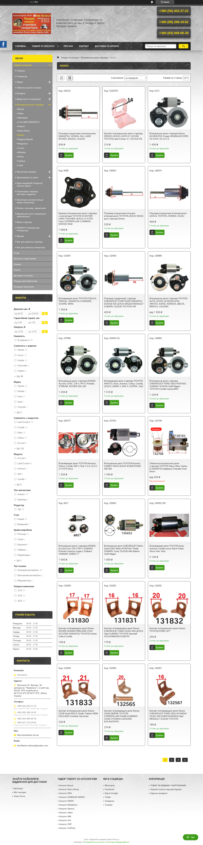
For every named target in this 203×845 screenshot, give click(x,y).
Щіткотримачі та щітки (27, 177)
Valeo (20, 113)
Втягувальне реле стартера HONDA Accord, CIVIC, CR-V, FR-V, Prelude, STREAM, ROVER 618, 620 (77, 384)
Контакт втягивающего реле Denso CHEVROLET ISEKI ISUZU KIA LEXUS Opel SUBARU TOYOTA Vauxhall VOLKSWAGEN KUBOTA (123, 632)
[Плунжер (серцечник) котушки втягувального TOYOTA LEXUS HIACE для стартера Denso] (124, 192)
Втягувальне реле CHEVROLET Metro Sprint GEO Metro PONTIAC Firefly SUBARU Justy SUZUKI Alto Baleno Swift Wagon (123, 550)
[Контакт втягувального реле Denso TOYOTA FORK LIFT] (169, 607)
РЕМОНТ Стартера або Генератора (28, 229)
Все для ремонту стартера (30, 242)
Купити (68, 155)
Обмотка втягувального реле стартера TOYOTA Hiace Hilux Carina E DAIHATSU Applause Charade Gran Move (168, 467)
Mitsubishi (23, 118)
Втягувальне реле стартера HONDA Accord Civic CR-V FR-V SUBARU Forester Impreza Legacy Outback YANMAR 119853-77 (77, 550)
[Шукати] (183, 46)
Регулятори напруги (26, 172)
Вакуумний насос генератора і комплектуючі (31, 215)
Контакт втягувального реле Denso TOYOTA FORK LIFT (167, 629)
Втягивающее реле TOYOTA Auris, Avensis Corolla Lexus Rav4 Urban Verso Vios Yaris (167, 548)
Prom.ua (115, 839)
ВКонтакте (110, 785)
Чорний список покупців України (166, 789)
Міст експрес (20, 792)
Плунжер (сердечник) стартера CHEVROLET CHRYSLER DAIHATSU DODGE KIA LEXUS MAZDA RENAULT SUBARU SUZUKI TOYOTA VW (123, 302)
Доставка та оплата (107, 46)
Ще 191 (20, 448)
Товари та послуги (43, 46)
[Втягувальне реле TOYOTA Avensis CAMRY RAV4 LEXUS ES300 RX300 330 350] (124, 442)
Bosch (21, 109)
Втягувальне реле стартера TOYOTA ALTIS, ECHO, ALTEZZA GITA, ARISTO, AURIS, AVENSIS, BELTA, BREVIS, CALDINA (168, 302)
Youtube (108, 805)
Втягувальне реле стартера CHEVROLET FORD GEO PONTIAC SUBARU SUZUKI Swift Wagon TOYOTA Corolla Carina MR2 (168, 385)
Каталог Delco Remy (69, 789)
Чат (193, 837)
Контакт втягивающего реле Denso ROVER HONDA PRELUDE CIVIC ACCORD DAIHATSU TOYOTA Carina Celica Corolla (78, 632)
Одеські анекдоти (158, 793)
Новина (17, 264)
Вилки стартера (24, 222)
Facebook (109, 789)
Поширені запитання (24, 287)
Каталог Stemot (66, 808)
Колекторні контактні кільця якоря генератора (30, 201)
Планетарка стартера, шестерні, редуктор (27, 192)
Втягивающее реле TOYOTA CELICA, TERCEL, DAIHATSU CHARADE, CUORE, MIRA (78, 301)
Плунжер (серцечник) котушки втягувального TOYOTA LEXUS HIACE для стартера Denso (123, 216)
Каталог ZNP (65, 824)
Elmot (21, 156)
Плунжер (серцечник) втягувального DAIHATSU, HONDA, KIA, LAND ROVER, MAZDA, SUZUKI (77, 136)
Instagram (109, 801)
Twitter (108, 797)
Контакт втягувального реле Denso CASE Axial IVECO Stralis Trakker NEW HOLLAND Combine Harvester (78, 713)
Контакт (84, 46)
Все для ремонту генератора (31, 247)
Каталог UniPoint (67, 828)
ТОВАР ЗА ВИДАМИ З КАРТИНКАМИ (168, 785)
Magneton (23, 143)
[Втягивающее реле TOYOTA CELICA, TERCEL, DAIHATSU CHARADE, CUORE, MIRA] (78, 277)
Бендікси (21, 93)
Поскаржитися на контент (94, 842)
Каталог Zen (65, 820)
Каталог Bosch (66, 785)
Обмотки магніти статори (29, 87)
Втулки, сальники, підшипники (31, 208)
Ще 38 (20, 376)
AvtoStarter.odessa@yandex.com (32, 745)
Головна (20, 46)
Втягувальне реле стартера (94, 57)
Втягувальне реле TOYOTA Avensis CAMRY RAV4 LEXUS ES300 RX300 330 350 (122, 466)
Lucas (21, 148)
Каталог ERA (65, 793)
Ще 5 (19, 484)
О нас (16, 253)
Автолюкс (18, 788)
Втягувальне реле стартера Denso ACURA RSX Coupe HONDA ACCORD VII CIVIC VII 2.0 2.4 (169, 136)
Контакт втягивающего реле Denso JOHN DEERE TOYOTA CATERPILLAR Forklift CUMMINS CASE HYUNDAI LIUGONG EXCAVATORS (121, 716)
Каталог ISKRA (66, 801)
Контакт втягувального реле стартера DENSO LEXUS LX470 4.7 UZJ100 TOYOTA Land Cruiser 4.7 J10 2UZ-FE (123, 136)
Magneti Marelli (25, 139)
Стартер (21, 71)
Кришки (20, 236)
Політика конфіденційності (118, 842)
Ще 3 (19, 412)
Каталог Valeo (66, 812)
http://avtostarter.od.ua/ (28, 735)
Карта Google (111, 793)
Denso (21, 135)
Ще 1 (19, 560)
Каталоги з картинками (25, 258)
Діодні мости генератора (29, 99)
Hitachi (21, 126)
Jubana (21, 161)
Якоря (20, 82)
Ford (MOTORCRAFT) (29, 122)
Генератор (22, 76)
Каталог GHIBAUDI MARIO (72, 797)
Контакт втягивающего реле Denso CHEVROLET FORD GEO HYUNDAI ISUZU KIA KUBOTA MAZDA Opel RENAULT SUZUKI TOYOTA (168, 715)
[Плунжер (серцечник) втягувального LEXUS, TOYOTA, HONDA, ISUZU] (169, 192)
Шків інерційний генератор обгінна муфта (30, 184)
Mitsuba (22, 152)
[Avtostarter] (31, 23)
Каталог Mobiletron (68, 805)
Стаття (17, 270)
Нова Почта (19, 796)
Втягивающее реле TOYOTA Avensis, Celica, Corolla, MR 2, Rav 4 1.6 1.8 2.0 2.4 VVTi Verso (78, 466)
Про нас (68, 46)
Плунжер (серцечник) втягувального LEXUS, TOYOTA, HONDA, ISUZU (168, 214)
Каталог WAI (65, 816)
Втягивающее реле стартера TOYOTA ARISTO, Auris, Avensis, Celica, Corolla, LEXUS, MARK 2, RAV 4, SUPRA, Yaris (123, 384)
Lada (20, 165)
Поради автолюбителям (25, 281)
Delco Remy (24, 131)
